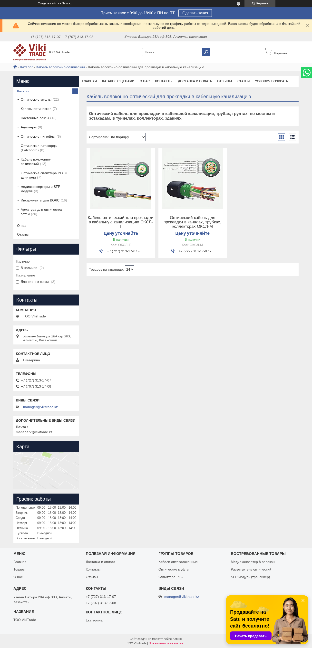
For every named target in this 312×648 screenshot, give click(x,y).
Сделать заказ (195, 13)
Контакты (164, 81)
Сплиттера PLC (170, 577)
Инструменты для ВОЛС (40, 200)
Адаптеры (29, 127)
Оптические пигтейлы (38, 136)
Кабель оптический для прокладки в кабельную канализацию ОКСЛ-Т (121, 222)
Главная (89, 81)
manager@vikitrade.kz (40, 407)
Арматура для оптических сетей (41, 212)
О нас (145, 81)
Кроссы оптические (36, 109)
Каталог (26, 67)
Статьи (243, 81)
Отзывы (224, 81)
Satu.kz (177, 639)
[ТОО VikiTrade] (29, 52)
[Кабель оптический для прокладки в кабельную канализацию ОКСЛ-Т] (121, 178)
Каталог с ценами (118, 81)
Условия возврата (271, 81)
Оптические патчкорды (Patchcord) (39, 148)
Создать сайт (47, 3)
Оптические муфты (36, 99)
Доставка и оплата (195, 81)
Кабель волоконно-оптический (60, 67)
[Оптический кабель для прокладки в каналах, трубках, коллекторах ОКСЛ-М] (192, 178)
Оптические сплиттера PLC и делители (44, 175)
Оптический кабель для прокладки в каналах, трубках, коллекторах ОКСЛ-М (192, 222)
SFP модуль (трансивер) (250, 577)
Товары (19, 569)
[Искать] (206, 52)
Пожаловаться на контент (167, 643)
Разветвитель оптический (251, 569)
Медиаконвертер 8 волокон (253, 562)
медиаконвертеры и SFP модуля (40, 189)
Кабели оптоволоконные (178, 562)
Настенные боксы (35, 118)
